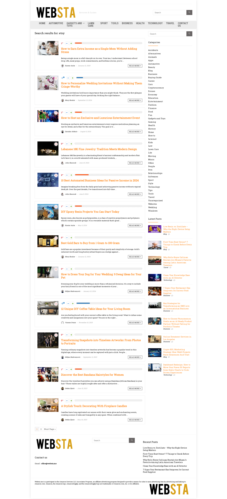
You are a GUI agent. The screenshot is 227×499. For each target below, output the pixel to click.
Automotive (56, 23)
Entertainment (155, 101)
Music (151, 159)
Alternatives (154, 53)
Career (151, 81)
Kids (150, 142)
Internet (152, 139)
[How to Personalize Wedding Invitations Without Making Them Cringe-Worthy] (47, 77)
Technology (155, 23)
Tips (150, 190)
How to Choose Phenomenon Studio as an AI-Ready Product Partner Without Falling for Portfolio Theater (177, 322)
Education (153, 98)
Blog (150, 70)
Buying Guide (155, 77)
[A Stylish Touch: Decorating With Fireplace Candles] (47, 399)
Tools (114, 23)
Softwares (153, 176)
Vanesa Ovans (70, 322)
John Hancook (70, 163)
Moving (152, 156)
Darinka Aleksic (71, 131)
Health (140, 23)
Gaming (152, 122)
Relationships (155, 173)
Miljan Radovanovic (72, 291)
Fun (150, 115)
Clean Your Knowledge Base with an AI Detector (176, 276)
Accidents (153, 50)
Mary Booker (70, 100)
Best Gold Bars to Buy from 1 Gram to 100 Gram (90, 243)
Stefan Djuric (69, 388)
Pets (150, 169)
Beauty (151, 67)
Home (42, 23)
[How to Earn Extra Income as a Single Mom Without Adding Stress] (47, 42)
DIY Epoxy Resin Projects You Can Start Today (90, 211)
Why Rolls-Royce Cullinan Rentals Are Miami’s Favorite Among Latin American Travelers (177, 261)
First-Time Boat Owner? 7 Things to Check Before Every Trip (177, 244)
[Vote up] (71, 43)
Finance (152, 108)
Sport (104, 23)
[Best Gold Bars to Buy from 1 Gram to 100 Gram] (47, 236)
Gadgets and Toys (74, 24)
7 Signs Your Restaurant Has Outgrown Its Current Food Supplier (176, 290)
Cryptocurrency (156, 87)
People (151, 166)
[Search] (189, 12)
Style (150, 183)
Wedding (152, 207)
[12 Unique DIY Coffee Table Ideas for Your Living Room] (47, 302)
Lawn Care (91, 24)
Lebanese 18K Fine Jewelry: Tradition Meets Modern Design (99, 149)
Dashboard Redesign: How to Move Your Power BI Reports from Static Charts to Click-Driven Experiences (176, 368)
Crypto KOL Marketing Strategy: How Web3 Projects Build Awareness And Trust (176, 352)
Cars (150, 84)
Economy (152, 94)
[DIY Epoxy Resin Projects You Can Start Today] (47, 205)
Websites (152, 204)
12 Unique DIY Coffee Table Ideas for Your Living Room (95, 308)
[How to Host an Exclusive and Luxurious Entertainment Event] (47, 111)
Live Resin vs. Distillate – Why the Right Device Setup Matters (176, 229)
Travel (170, 23)
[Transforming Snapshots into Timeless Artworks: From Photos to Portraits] (47, 333)
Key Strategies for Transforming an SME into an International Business (176, 306)
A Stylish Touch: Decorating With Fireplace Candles (94, 406)
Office (151, 163)
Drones (151, 91)
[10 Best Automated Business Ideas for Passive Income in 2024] (47, 174)
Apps (150, 60)
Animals (152, 57)
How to (151, 135)
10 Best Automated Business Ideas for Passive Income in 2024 (100, 180)
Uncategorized (155, 200)
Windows (153, 210)
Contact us (183, 24)
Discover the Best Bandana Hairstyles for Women (92, 374)
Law (150, 145)
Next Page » (50, 429)
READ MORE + (135, 66)
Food (150, 111)
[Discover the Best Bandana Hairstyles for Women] (47, 368)
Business (127, 23)
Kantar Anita (70, 66)
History (152, 128)
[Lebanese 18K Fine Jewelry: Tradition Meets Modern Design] (47, 142)
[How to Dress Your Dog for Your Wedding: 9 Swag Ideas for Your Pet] (47, 268)
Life (150, 152)
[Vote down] (66, 43)
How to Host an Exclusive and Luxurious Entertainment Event (100, 117)
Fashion (152, 104)
